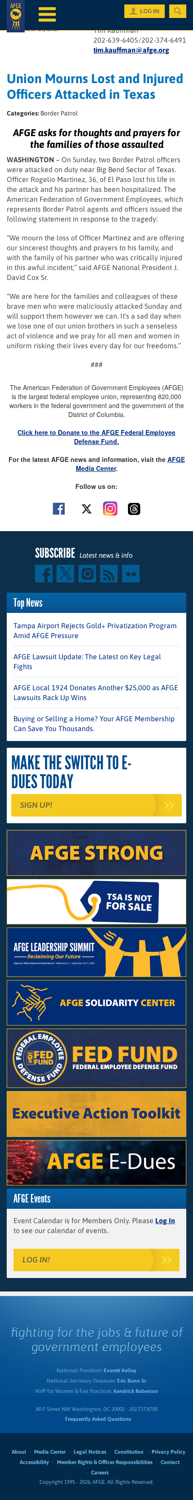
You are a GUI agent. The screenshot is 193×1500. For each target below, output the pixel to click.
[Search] (177, 11)
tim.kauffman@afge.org (131, 50)
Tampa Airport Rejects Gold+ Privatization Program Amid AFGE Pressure (95, 630)
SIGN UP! (36, 805)
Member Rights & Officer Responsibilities (105, 1462)
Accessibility (34, 1462)
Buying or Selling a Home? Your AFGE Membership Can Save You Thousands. (94, 723)
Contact (170, 1462)
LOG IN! (36, 1260)
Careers (100, 1472)
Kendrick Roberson (136, 1391)
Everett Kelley (120, 1370)
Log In (165, 1220)
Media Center (50, 1452)
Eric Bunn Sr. (131, 1381)
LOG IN (149, 11)
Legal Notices (90, 1452)
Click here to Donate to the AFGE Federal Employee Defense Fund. (96, 437)
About (19, 1452)
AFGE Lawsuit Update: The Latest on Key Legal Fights (87, 661)
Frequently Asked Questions (98, 1419)
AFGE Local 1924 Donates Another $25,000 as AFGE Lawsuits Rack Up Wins (95, 692)
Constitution (129, 1452)
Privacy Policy (168, 1452)
